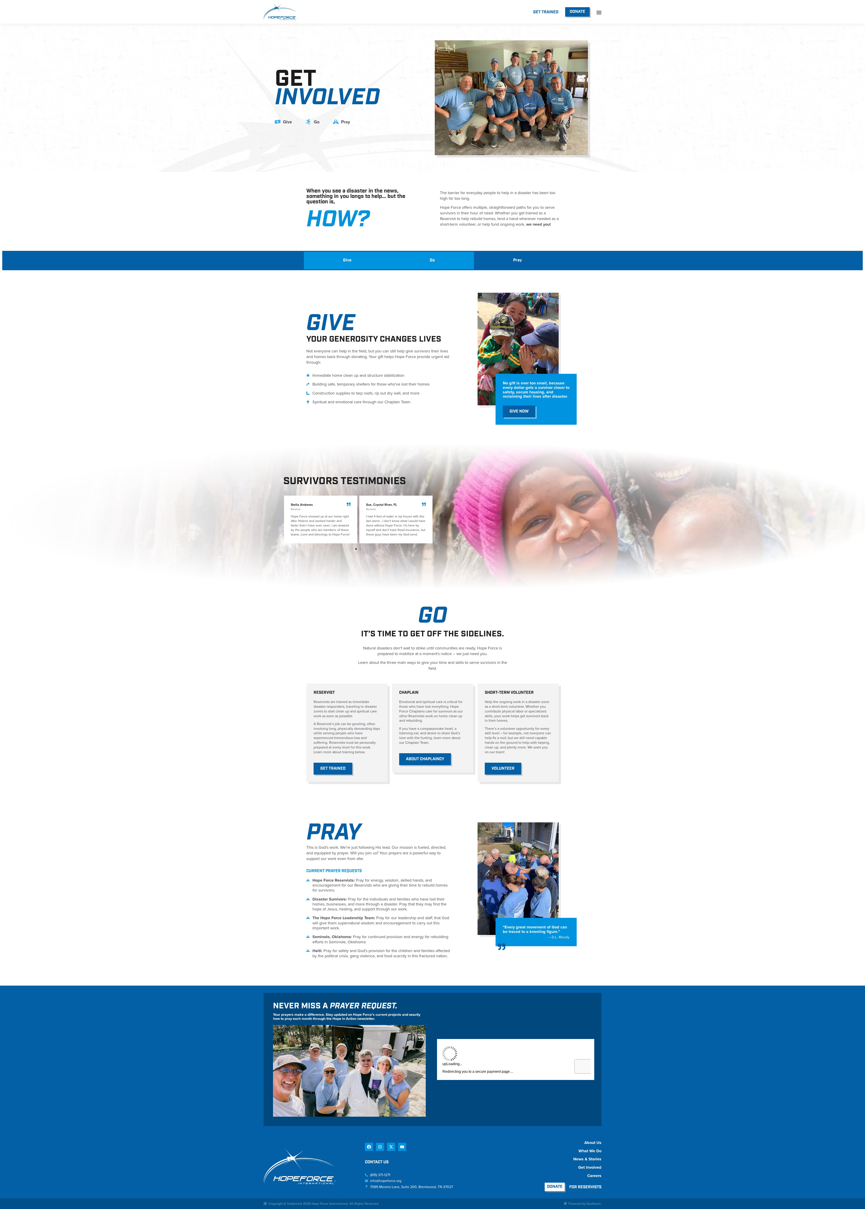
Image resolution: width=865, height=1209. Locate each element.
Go (432, 261)
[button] (356, 549)
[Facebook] (369, 1147)
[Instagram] (380, 1147)
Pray (517, 261)
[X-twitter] (391, 1147)
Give (347, 261)
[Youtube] (402, 1147)
